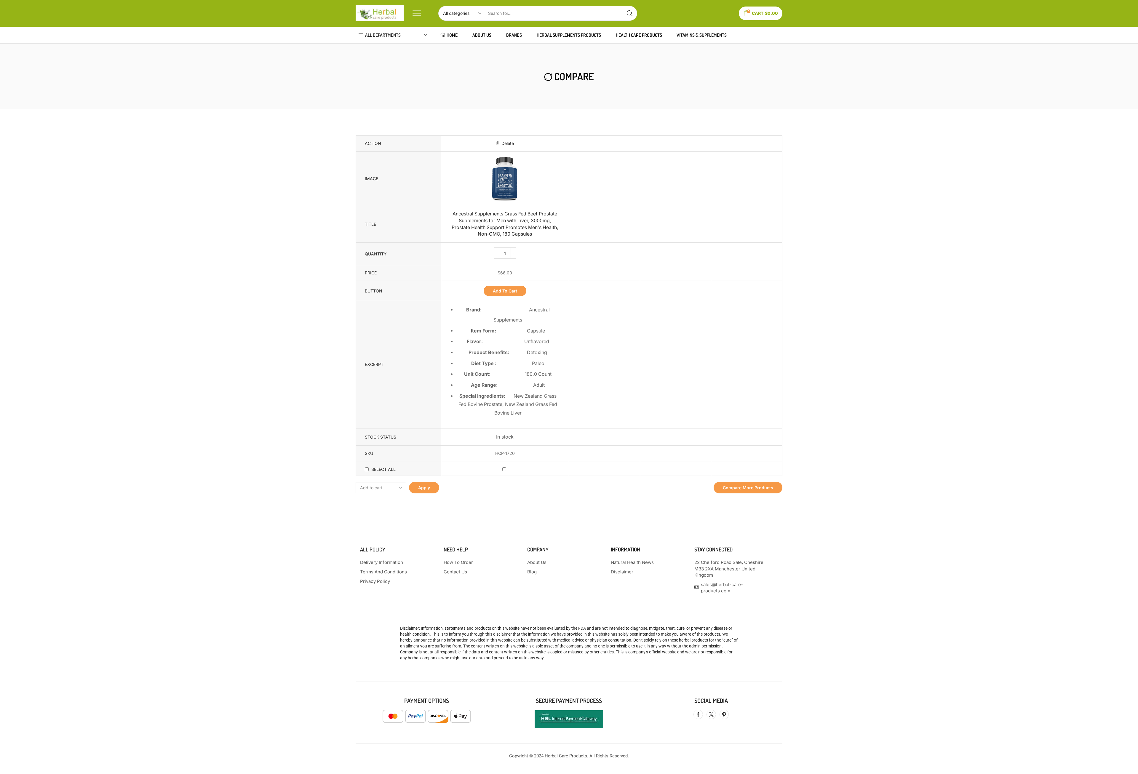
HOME (452, 35)
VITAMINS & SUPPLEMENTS (702, 35)
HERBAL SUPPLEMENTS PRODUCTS (569, 35)
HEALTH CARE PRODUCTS (639, 35)
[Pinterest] (724, 714)
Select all (383, 469)
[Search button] (630, 13)
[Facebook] (698, 714)
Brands (514, 35)
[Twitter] (711, 714)
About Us (481, 35)
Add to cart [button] (505, 290)
